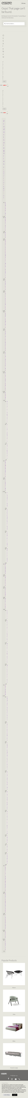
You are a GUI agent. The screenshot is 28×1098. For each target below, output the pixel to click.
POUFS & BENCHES (5, 903)
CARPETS (5, 284)
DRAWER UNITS (5, 468)
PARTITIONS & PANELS (5, 878)
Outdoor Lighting (7, 822)
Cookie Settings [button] (7, 1094)
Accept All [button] (14, 1094)
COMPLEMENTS (5, 319)
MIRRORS (5, 568)
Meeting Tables (7, 653)
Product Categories (4, 142)
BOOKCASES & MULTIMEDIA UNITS (5, 258)
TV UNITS (5, 945)
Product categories (3, 182)
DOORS (5, 396)
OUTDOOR (5, 689)
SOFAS (7, 848)
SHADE (7, 839)
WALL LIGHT (7, 555)
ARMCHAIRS (5, 209)
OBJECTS (5, 580)
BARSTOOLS (5, 224)
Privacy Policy (4, 1089)
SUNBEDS (7, 858)
